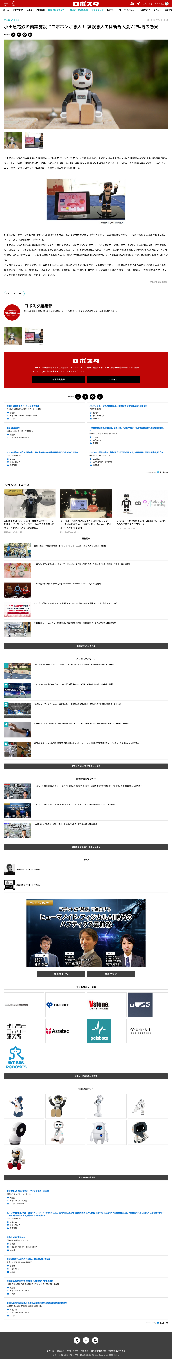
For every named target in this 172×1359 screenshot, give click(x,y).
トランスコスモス (15, 293)
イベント (157, 10)
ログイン (113, 379)
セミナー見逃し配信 (79, 10)
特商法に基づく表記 (116, 1351)
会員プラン (111, 974)
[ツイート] (13, 35)
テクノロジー (130, 10)
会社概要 (60, 1351)
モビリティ (145, 10)
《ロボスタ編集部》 (158, 282)
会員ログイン (61, 974)
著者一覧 (50, 1351)
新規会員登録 (59, 379)
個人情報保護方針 (98, 1351)
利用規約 (84, 1351)
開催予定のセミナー (57, 10)
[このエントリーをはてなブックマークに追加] (30, 35)
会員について (98, 10)
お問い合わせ (72, 1351)
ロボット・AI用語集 (35, 10)
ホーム (6, 10)
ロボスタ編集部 (38, 306)
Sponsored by (151, 472)
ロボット (111, 10)
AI (120, 10)
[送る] (24, 35)
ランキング (18, 10)
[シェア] (19, 35)
